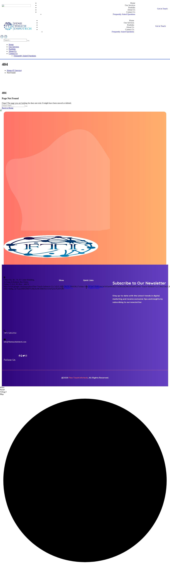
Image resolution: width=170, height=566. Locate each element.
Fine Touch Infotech (78, 377)
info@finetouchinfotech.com (15, 342)
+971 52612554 (10, 333)
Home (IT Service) (14, 70)
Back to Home (7, 108)
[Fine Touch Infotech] (2, 38)
